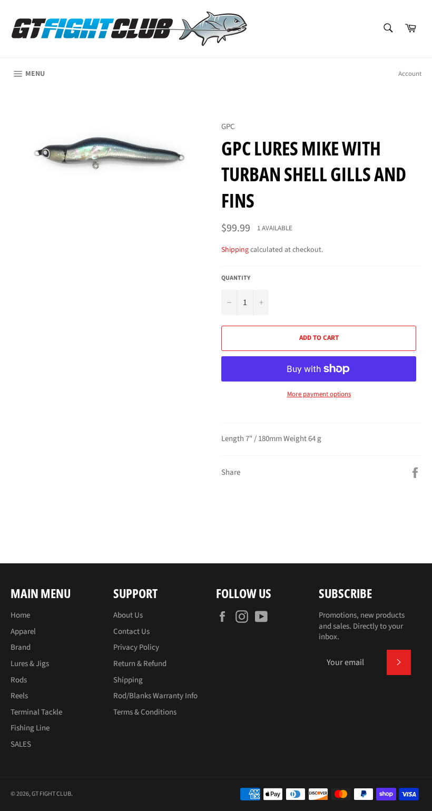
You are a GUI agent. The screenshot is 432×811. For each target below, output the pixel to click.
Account (409, 74)
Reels (19, 695)
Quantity (235, 278)
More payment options (319, 394)
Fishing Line (30, 728)
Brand (21, 647)
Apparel (23, 631)
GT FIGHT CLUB (51, 793)
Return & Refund (139, 663)
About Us (128, 615)
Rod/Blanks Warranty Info (155, 695)
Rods (19, 680)
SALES (21, 744)
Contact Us (131, 631)
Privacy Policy (136, 647)
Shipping (235, 250)
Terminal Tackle (36, 712)
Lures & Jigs (30, 663)
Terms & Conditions (144, 712)
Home (20, 615)
